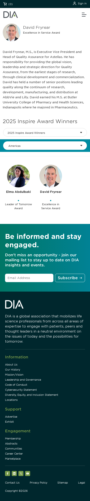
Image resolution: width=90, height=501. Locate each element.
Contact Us (12, 482)
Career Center (14, 453)
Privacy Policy (38, 482)
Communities (13, 448)
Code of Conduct (16, 384)
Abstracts (11, 443)
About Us (11, 364)
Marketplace (13, 458)
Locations (11, 399)
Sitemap (62, 482)
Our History (12, 369)
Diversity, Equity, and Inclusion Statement (31, 394)
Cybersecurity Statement (21, 389)
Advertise (11, 416)
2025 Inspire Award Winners (26, 132)
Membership (13, 438)
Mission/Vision (14, 374)
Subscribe (68, 278)
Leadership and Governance (23, 379)
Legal (81, 482)
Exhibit (9, 421)
